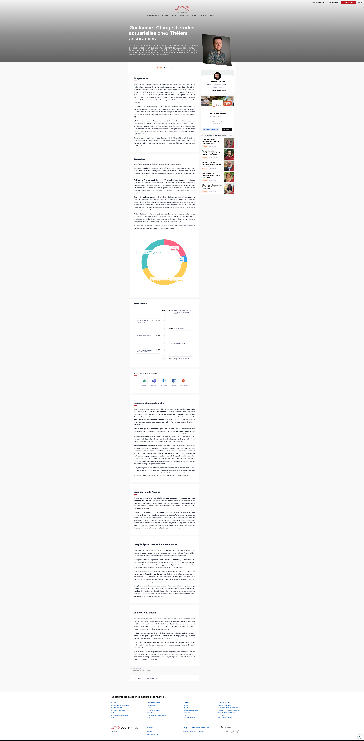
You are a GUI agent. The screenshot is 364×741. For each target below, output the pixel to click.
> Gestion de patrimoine (190, 710)
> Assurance (186, 702)
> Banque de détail (224, 702)
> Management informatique (120, 715)
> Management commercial (226, 712)
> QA (113, 717)
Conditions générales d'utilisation (193, 731)
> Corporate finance (224, 705)
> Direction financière (118, 710)
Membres (150, 727)
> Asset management (153, 702)
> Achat (113, 702)
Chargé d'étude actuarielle (140, 671)
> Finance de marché (153, 710)
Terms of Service (346, 729)
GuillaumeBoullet (217, 82)
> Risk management (188, 717)
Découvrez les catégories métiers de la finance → (139, 696)
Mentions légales (152, 734)
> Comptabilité (151, 705)
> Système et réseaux (225, 717)
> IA (112, 712)
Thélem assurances (217, 114)
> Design (185, 707)
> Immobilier (150, 712)
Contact (149, 731)
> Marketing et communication (156, 715)
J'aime (138, 678)
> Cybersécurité (116, 707)
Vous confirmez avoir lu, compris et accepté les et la (343, 717)
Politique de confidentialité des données (196, 727)
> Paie (184, 715)
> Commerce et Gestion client (121, 705)
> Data (149, 707)
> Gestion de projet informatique (228, 710)
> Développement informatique (228, 707)
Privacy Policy (333, 729)
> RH (148, 717)
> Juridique (186, 712)
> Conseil (185, 705)
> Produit (221, 715)
